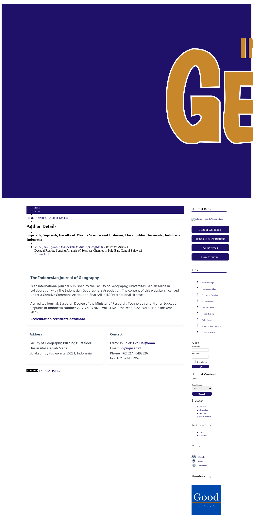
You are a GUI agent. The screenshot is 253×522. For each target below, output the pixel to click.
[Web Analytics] (32, 370)
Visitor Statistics (208, 333)
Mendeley (202, 457)
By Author (203, 410)
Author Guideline (210, 229)
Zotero (200, 461)
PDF (49, 254)
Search (37, 222)
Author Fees (210, 247)
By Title (202, 413)
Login (37, 215)
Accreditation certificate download (57, 319)
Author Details (58, 217)
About (37, 211)
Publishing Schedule (210, 295)
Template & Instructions (210, 238)
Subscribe (203, 436)
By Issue (202, 406)
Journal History (208, 314)
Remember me (202, 362)
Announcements (41, 233)
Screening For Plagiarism (212, 326)
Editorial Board (208, 301)
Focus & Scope (208, 282)
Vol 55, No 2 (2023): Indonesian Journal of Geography (68, 247)
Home (37, 208)
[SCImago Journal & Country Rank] (207, 219)
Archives (38, 229)
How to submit (210, 257)
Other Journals (205, 417)
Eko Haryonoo (144, 343)
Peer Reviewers (208, 308)
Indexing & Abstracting (44, 243)
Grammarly (202, 465)
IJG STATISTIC (49, 370)
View (201, 432)
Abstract (39, 254)
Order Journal (207, 320)
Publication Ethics (209, 289)
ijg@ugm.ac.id (130, 348)
